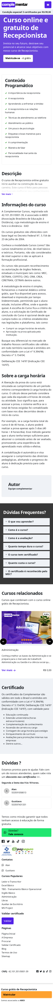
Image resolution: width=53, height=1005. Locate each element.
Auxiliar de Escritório (12, 904)
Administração (9, 896)
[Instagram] (49, 971)
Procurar (6, 941)
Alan (7, 865)
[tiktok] (18, 841)
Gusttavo (10, 870)
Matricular (9, 994)
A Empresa (7, 937)
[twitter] (8, 841)
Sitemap (6, 956)
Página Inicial (8, 933)
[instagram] (23, 841)
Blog (4, 948)
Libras (5, 900)
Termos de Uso (9, 952)
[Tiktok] (46, 971)
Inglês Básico (8, 892)
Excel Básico (8, 885)
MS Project (7, 907)
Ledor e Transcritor (11, 881)
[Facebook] (37, 971)
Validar (7, 920)
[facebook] (4, 841)
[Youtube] (43, 971)
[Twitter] (40, 971)
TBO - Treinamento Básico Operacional (21, 889)
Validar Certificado (11, 945)
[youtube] (13, 841)
